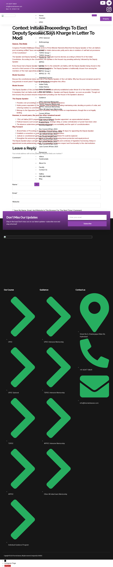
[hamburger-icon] (94, 15)
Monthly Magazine (45, 125)
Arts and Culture (45, 92)
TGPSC (41, 46)
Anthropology (44, 42)
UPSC (41, 22)
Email (15, 193)
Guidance (42, 98)
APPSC (41, 62)
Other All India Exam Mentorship (50, 109)
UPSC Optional (44, 38)
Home (41, 16)
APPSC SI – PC (44, 74)
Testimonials (43, 159)
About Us (42, 163)
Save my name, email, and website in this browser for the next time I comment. (48, 210)
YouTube (7, 566)
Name (15, 184)
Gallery (41, 174)
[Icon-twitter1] (97, 3)
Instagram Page (10, 563)
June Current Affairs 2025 (48, 147)
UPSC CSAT (43, 34)
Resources (43, 152)
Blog (40, 179)
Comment (17, 158)
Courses (42, 18)
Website (15, 202)
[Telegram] (109, 3)
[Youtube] (103, 3)
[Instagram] (109, 9)
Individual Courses (45, 78)
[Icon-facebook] (90, 3)
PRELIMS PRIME (45, 176)
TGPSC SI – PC (44, 58)
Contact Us (43, 170)
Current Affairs (44, 113)
